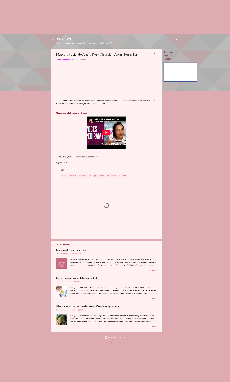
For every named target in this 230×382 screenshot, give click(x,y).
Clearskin (72, 176)
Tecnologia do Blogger (116, 337)
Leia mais (152, 271)
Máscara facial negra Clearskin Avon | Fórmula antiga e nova (87, 306)
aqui (96, 157)
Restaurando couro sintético (71, 250)
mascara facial (85, 176)
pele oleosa (111, 176)
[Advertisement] (72, 17)
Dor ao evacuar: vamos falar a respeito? (76, 278)
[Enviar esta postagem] (62, 171)
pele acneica (99, 176)
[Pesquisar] (177, 40)
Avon (64, 176)
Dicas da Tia (64, 39)
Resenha (122, 176)
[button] (155, 54)
